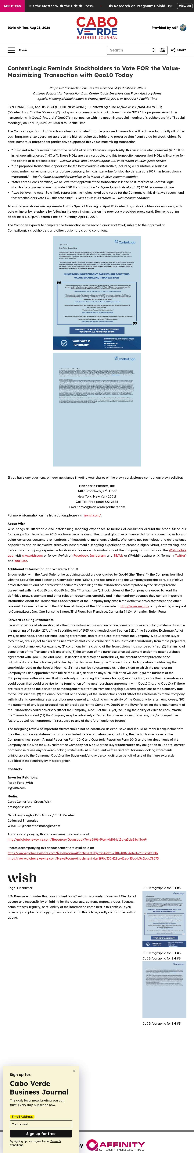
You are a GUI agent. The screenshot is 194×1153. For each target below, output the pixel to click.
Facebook (80, 555)
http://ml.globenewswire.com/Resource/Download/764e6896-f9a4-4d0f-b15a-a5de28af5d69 (77, 839)
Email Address (22, 1117)
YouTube (20, 561)
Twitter (180, 555)
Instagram (98, 555)
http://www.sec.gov (134, 606)
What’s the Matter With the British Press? (58, 6)
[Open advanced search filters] (162, 50)
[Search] (153, 50)
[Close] (74, 1071)
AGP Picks (12, 6)
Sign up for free (41, 1133)
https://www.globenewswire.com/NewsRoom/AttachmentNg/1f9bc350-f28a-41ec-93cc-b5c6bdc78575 (83, 858)
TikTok (118, 555)
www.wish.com (32, 555)
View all (185, 6)
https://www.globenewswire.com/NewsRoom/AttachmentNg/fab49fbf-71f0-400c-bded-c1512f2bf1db (83, 853)
